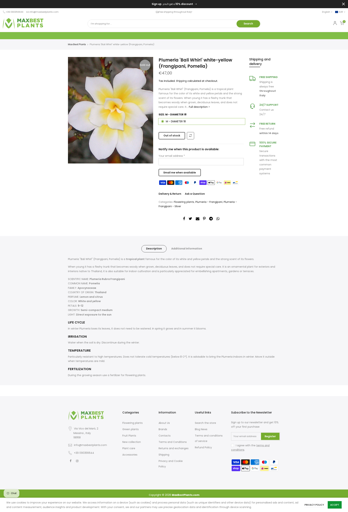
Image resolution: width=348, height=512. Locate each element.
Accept (334, 504)
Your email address (172, 156)
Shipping (181, 81)
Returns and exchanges (173, 448)
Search (248, 23)
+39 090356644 (84, 453)
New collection (131, 442)
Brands (163, 429)
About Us (164, 423)
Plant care (128, 448)
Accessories (129, 454)
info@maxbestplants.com (44, 11)
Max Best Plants (77, 44)
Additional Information (186, 248)
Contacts (165, 435)
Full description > (199, 107)
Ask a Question (195, 194)
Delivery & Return (170, 194)
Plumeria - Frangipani (208, 202)
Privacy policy (314, 505)
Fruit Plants (129, 435)
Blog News (201, 429)
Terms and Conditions (173, 442)
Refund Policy (203, 447)
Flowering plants (184, 202)
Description (154, 248)
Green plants (130, 429)
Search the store (205, 423)
